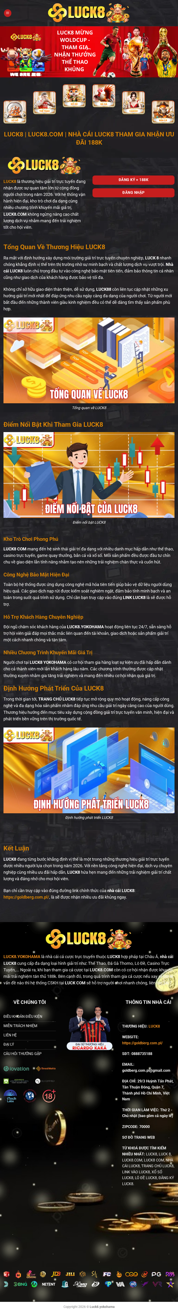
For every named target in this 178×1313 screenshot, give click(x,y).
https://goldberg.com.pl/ (142, 1043)
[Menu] (7, 13)
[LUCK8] (89, 13)
